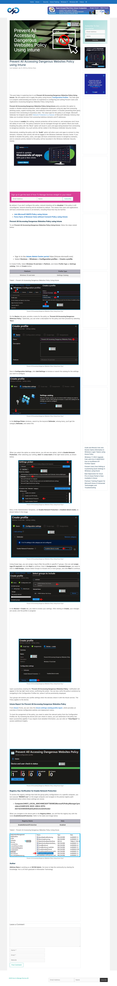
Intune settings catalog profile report (49, 708)
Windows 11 (64, 2)
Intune (37, 2)
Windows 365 (74, 2)
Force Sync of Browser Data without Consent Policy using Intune (41, 217)
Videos (82, 2)
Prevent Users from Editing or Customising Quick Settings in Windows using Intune (95, 469)
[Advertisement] (45, 82)
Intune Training (54, 2)
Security (45, 2)
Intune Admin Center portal (37, 256)
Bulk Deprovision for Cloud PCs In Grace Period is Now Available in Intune (94, 476)
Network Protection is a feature (43, 115)
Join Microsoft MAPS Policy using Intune (31, 214)
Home (32, 2)
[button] (86, 2)
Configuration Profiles (60, 97)
